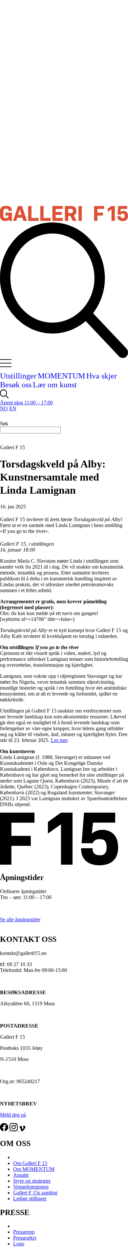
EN (12, 408)
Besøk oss (16, 384)
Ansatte (21, 1175)
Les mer (59, 740)
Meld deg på (13, 1115)
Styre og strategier (32, 1181)
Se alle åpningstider (20, 919)
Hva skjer (101, 376)
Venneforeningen (31, 1187)
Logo (18, 1243)
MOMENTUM (61, 376)
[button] (10, 365)
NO (4, 408)
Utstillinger (18, 376)
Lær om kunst (55, 384)
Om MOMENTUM (33, 1169)
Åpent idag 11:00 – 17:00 (26, 402)
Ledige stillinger (30, 1198)
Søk (4, 423)
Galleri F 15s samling (35, 1192)
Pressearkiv (25, 1238)
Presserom (23, 1232)
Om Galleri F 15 (30, 1163)
